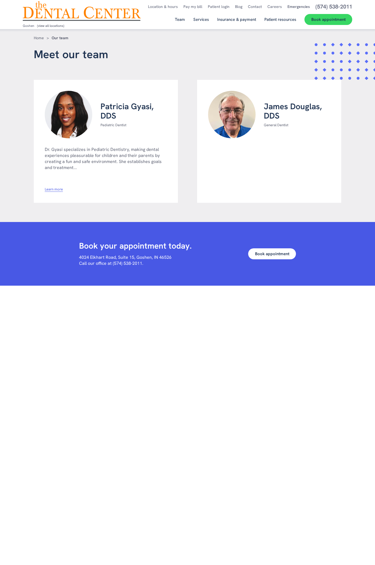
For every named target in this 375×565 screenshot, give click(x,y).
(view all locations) (50, 26)
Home (39, 37)
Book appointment (272, 254)
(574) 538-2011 (127, 263)
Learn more (54, 189)
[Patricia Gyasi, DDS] (68, 114)
